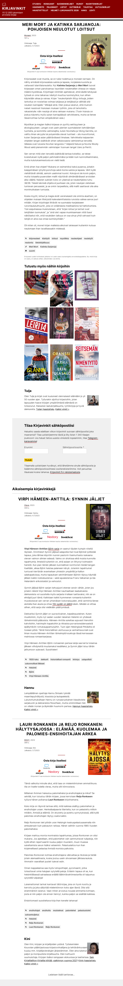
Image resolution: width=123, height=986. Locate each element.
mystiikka (64, 238)
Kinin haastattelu (87, 960)
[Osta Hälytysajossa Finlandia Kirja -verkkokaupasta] (48, 768)
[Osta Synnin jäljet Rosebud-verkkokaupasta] (61, 533)
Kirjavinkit (14, 8)
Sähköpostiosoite (73, 447)
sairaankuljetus (32, 914)
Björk (31, 672)
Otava (26, 505)
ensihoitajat (34, 910)
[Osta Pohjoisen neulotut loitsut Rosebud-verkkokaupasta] (58, 63)
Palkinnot (52, 7)
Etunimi (28, 447)
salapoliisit (87, 659)
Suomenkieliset (65, 4)
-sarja (53, 548)
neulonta (29, 242)
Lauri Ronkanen (36, 927)
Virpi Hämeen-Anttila (38, 676)
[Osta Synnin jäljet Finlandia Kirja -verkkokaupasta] (47, 533)
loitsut (55, 238)
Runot (79, 4)
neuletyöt (88, 238)
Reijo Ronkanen (36, 923)
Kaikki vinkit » (62, 409)
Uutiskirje (75, 7)
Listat (63, 7)
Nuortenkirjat (94, 4)
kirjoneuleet (34, 238)
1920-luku (34, 659)
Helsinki (32, 667)
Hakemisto (38, 7)
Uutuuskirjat (102, 7)
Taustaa (88, 7)
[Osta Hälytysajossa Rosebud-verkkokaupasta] (62, 768)
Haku (84, 10)
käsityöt (46, 238)
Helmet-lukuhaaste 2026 (65, 10)
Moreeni (27, 35)
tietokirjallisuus (42, 242)
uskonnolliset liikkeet (34, 663)
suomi (32, 251)
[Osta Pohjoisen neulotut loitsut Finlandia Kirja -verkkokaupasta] (44, 63)
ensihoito (46, 910)
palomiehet (71, 910)
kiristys (76, 659)
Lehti (92, 10)
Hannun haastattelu (82, 706)
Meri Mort (33, 246)
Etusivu (37, 4)
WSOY (27, 740)
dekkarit (44, 659)
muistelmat (58, 910)
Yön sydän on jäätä (62, 604)
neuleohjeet (76, 238)
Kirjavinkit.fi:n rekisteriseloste (65, 472)
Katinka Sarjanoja (48, 246)
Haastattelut (40, 10)
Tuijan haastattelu (45, 409)
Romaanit (49, 4)
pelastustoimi (84, 910)
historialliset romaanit (61, 659)
